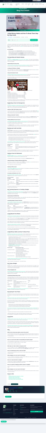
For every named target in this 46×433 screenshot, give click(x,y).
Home (20, 8)
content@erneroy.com (23, 407)
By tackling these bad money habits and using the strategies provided (17, 258)
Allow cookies (4, 421)
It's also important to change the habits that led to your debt (16, 141)
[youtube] (10, 412)
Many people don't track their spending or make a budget (15, 191)
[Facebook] (3, 412)
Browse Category (11, 4)
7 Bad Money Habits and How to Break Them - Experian (16, 376)
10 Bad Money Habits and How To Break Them (15, 378)
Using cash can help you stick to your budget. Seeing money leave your (17, 74)
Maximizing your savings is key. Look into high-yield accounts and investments (18, 297)
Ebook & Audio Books (15, 409)
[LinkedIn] (6, 412)
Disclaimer (26, 417)
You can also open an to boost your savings (13, 168)
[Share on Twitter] (12, 40)
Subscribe (36, 411)
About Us (14, 414)
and (34, 134)
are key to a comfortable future (15, 155)
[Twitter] (7, 412)
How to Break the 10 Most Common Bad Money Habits (16, 379)
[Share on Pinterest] (15, 40)
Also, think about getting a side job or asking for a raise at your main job (17, 121)
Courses (14, 410)
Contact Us (14, 413)
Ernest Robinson (13, 387)
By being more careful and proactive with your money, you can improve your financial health (20, 325)
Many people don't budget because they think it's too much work (16, 271)
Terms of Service (34, 417)
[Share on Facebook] (11, 40)
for (35, 69)
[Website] (11, 412)
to (22, 197)
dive (21, 46)
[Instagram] (4, 412)
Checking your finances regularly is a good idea (13, 224)
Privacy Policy (29, 417)
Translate (38, 1)
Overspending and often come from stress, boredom (17, 59)
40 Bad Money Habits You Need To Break (14, 377)
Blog (22, 8)
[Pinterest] (9, 412)
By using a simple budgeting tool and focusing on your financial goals (17, 288)
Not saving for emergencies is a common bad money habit (15, 105)
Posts (14, 406)
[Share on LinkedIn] (14, 40)
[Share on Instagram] (17, 40)
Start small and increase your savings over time (14, 174)
